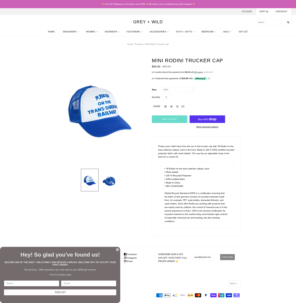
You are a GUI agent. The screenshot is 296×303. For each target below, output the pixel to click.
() (263, 11)
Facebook (131, 254)
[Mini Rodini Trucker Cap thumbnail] (90, 180)
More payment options (207, 127)
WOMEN (90, 31)
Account (247, 11)
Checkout (281, 11)
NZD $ (233, 283)
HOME (51, 31)
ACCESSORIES (158, 31)
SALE (226, 31)
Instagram (131, 258)
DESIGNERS (69, 31)
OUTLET (243, 31)
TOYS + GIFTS (184, 31)
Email (129, 261)
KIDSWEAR (111, 31)
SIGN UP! (60, 292)
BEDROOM (208, 31)
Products (139, 44)
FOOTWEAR (133, 31)
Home (130, 44)
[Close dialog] (117, 249)
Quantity (156, 97)
